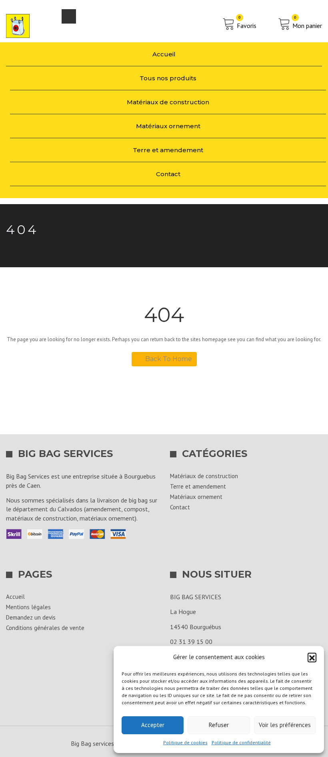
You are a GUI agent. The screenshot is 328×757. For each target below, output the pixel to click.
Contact (168, 174)
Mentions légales (28, 607)
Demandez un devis (31, 617)
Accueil (164, 54)
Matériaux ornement (168, 126)
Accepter (152, 725)
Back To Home (168, 359)
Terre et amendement (168, 150)
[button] (312, 657)
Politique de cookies (185, 742)
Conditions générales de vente (45, 628)
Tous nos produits (168, 78)
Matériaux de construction (168, 102)
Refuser (219, 725)
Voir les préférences (285, 725)
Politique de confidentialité (241, 742)
